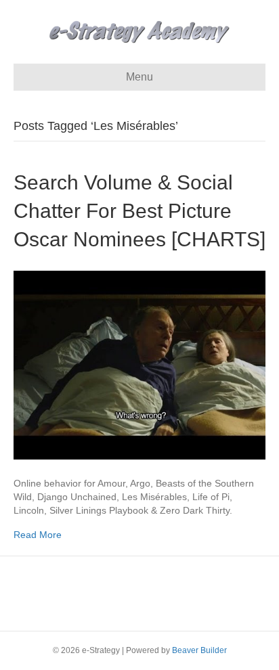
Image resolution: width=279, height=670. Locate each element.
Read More (38, 534)
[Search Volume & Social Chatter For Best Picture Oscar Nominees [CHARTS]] (139, 364)
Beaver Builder (199, 650)
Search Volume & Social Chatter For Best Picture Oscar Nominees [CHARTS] (139, 210)
